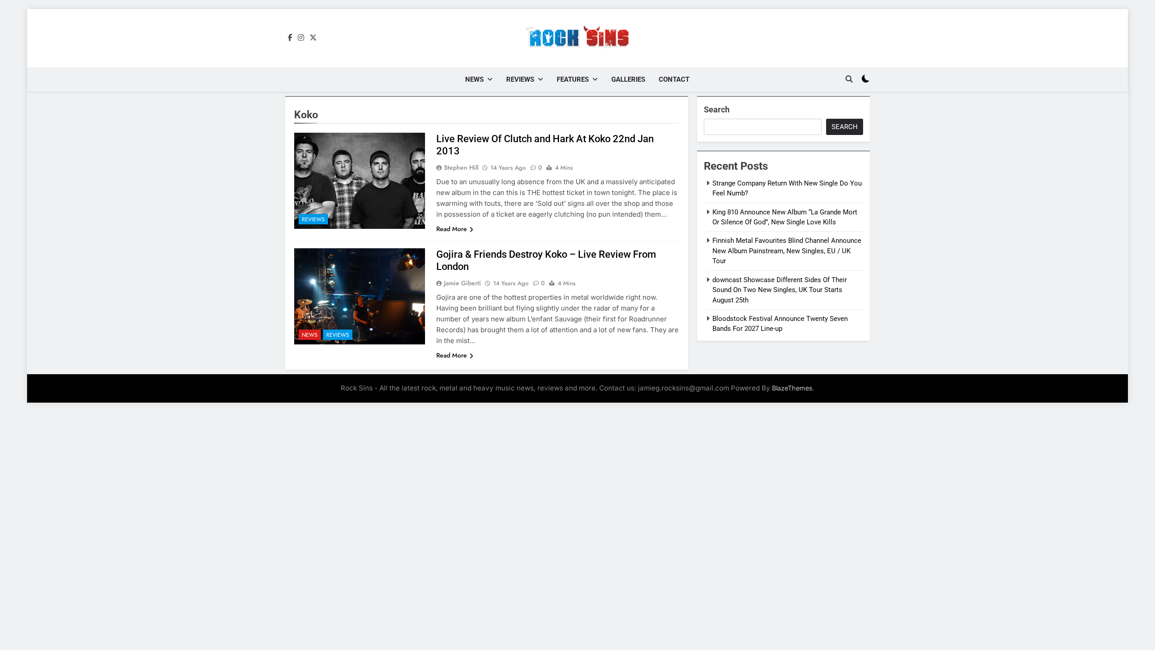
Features (573, 79)
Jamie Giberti (462, 283)
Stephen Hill (461, 167)
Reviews (520, 79)
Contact (674, 79)
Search (717, 109)
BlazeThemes (792, 388)
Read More (451, 228)
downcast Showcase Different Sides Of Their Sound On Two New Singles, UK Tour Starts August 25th (779, 290)
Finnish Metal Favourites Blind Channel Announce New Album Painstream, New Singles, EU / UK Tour (786, 251)
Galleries (628, 79)
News (474, 79)
